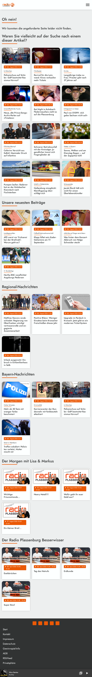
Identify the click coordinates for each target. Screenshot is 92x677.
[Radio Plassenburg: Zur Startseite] (43, 4)
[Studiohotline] (57, 623)
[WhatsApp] (34, 623)
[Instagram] (46, 623)
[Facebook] (40, 623)
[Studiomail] (52, 623)
